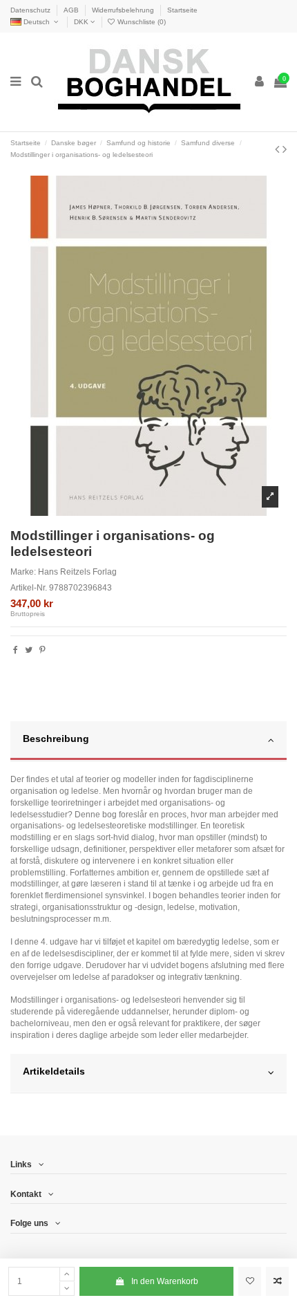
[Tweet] (28, 650)
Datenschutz (31, 10)
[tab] (148, 741)
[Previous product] (278, 149)
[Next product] (284, 149)
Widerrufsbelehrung (124, 10)
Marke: (23, 572)
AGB (72, 10)
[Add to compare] (277, 1281)
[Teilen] (15, 650)
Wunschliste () (140, 22)
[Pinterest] (42, 650)
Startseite (182, 10)
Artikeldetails (54, 1071)
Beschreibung (56, 739)
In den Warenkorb (164, 1281)
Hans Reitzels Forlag (77, 572)
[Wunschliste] (249, 1281)
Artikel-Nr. (28, 588)
